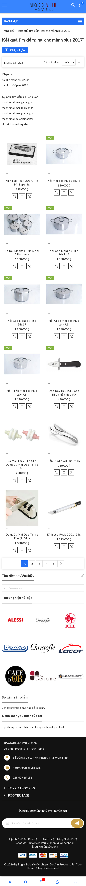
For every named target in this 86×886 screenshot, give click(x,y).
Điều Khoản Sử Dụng (45, 846)
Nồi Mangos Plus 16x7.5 (64, 180)
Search (72, 5)
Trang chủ (8, 30)
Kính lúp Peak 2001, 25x (64, 534)
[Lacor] (71, 648)
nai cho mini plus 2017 (15, 85)
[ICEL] (71, 620)
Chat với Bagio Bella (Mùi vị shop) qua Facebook (45, 842)
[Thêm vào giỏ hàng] (15, 196)
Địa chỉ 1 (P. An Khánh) (23, 839)
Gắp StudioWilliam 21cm (64, 460)
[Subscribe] (77, 823)
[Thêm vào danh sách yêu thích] (22, 196)
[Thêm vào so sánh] (29, 196)
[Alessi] (15, 620)
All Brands (82, 575)
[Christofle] (43, 620)
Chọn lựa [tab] (17, 50)
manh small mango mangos (17, 113)
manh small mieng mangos (17, 102)
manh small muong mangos (17, 118)
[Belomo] (15, 648)
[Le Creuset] (71, 676)
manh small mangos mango (17, 107)
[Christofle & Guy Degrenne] (43, 648)
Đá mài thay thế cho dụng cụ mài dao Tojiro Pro (22, 464)
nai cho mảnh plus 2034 (16, 79)
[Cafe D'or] (15, 676)
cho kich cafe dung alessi (16, 124)
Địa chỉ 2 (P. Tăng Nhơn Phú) (59, 839)
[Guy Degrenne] (43, 676)
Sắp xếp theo (52, 62)
